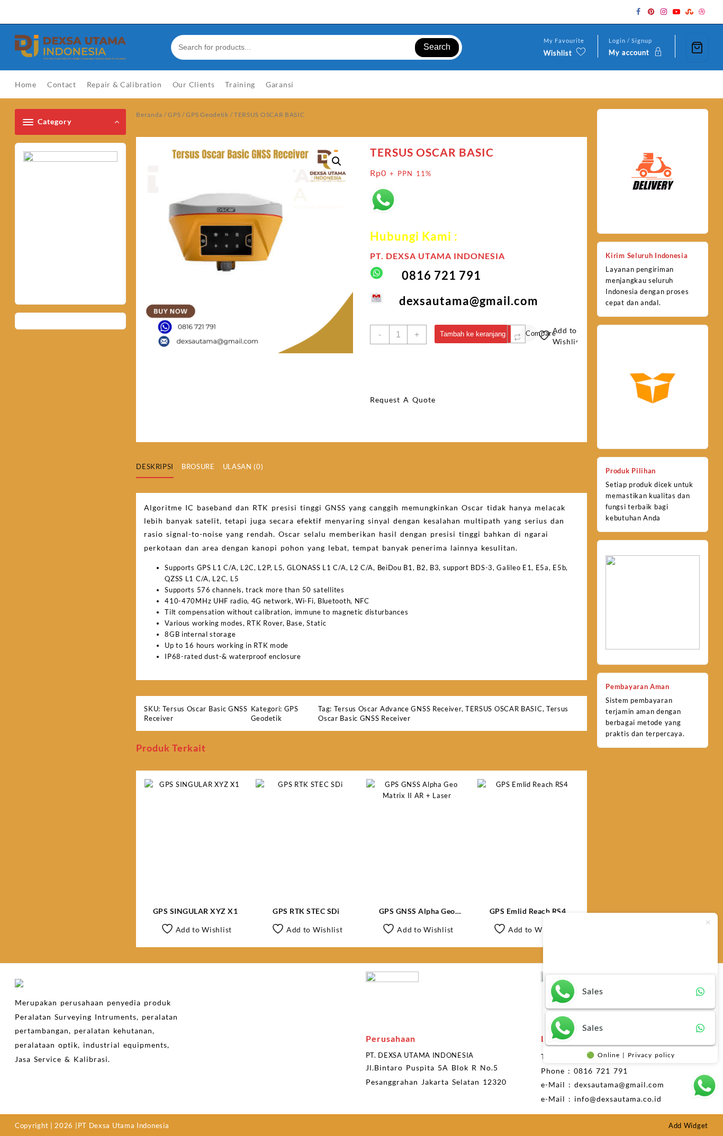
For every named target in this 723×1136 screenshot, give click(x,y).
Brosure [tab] (198, 466)
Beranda (149, 114)
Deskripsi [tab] (155, 466)
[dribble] (702, 11)
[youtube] (676, 11)
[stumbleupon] (689, 11)
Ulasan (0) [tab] (243, 466)
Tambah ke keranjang (472, 334)
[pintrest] (651, 11)
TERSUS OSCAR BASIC (504, 708)
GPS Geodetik (207, 114)
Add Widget (688, 1125)
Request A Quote (403, 399)
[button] (336, 161)
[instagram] (663, 11)
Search (436, 46)
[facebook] (638, 11)
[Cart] (697, 47)
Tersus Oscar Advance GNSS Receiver (398, 708)
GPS (174, 114)
